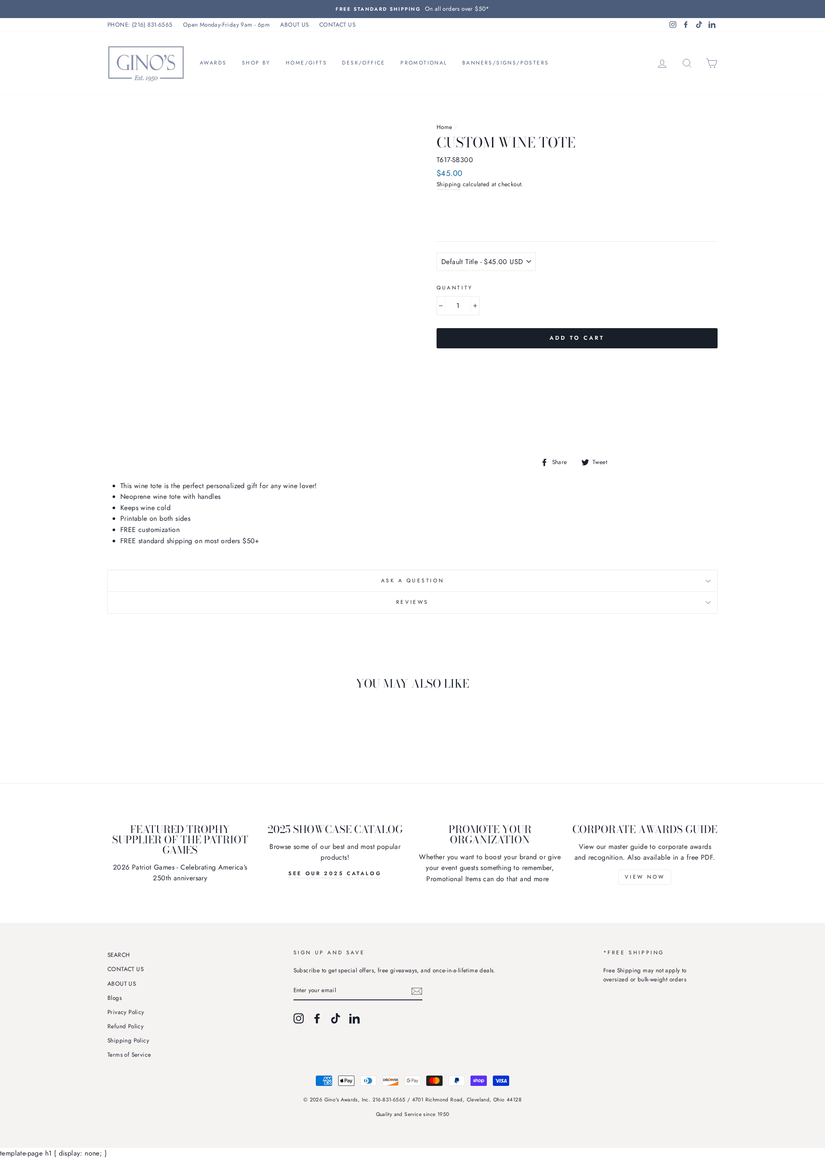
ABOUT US (294, 24)
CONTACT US (337, 24)
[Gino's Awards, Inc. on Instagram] (298, 1018)
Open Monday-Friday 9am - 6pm (226, 24)
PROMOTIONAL (423, 63)
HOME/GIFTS (306, 63)
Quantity (455, 288)
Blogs (114, 997)
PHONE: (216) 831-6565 (139, 24)
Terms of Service (129, 1054)
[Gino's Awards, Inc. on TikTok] (335, 1018)
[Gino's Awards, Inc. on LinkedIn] (354, 1018)
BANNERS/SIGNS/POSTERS (505, 63)
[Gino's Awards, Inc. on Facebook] (317, 1018)
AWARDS (213, 63)
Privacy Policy (125, 1012)
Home (444, 127)
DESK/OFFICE (363, 63)
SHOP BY (256, 63)
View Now (645, 877)
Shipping (449, 184)
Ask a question (412, 580)
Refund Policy (125, 1026)
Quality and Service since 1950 (412, 1114)
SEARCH (118, 954)
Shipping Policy (128, 1040)
